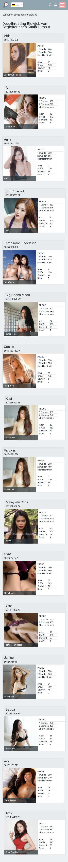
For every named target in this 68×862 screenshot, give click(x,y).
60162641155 (11, 143)
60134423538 (11, 39)
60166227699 (11, 558)
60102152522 (11, 765)
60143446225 (13, 609)
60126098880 (11, 247)
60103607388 (13, 402)
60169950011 (11, 661)
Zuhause (7, 14)
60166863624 (13, 506)
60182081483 (13, 91)
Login (56, 4)
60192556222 (13, 195)
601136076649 (13, 299)
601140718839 (12, 350)
